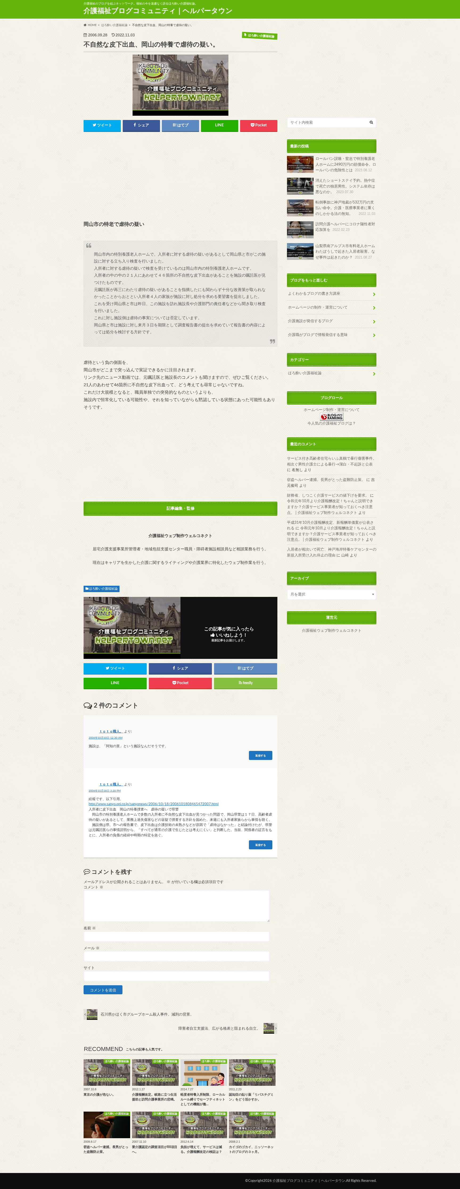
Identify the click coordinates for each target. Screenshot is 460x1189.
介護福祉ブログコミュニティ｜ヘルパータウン (158, 10)
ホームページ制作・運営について (332, 410)
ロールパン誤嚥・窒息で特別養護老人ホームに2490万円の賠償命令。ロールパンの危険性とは (345, 164)
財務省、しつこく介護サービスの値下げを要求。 (328, 495)
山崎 (345, 555)
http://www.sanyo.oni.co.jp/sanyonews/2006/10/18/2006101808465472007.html (154, 804)
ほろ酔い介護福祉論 (103, 588)
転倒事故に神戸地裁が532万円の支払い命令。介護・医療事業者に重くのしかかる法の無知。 (345, 208)
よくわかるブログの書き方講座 (314, 294)
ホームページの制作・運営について (318, 307)
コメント (93, 887)
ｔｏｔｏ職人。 (111, 731)
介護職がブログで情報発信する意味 (318, 335)
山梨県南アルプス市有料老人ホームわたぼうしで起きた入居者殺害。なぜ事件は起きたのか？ (345, 251)
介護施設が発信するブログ (310, 321)
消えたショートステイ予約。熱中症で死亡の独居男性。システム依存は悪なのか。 (345, 186)
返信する (260, 755)
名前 (90, 928)
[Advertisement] (180, 177)
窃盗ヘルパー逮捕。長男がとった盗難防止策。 (326, 480)
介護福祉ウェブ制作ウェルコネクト (332, 631)
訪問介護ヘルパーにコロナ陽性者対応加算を (345, 227)
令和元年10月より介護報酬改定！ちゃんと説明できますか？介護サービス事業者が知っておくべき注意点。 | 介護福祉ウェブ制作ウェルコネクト (330, 506)
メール (92, 948)
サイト (89, 968)
